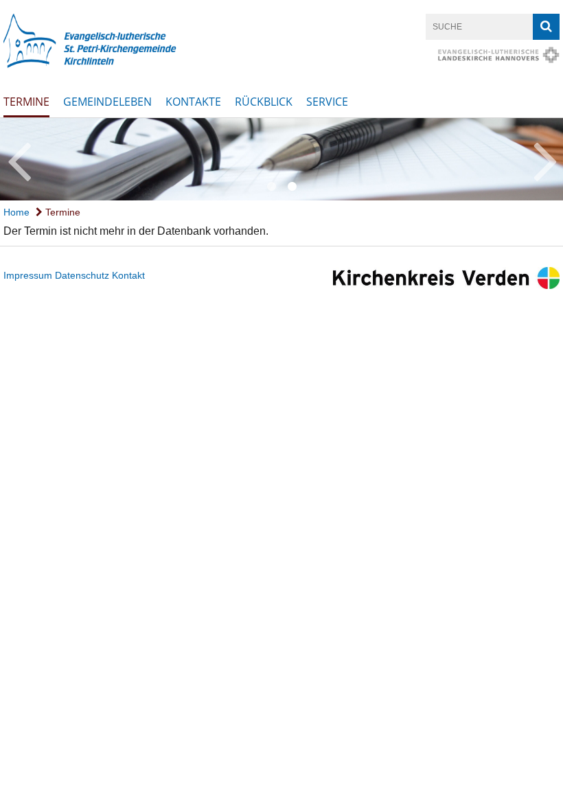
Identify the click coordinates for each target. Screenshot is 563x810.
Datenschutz (82, 275)
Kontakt (128, 275)
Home (16, 212)
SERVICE (327, 101)
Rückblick (263, 101)
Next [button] (545, 159)
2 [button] (292, 187)
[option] (281, 159)
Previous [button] (19, 159)
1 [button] (271, 187)
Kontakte (193, 101)
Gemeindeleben (107, 101)
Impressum (27, 275)
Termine (26, 101)
